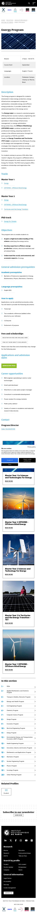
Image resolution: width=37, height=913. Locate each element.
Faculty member (8, 867)
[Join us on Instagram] (21, 840)
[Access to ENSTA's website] (10, 909)
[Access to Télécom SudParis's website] (33, 909)
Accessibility (7, 881)
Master (6, 850)
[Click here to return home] (8, 3)
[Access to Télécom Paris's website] (27, 909)
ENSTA (6, 856)
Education (21, 850)
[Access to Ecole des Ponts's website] (15, 909)
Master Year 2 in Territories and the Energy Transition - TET (18, 617)
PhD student (22, 864)
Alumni (20, 870)
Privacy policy (31, 447)
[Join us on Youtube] (26, 840)
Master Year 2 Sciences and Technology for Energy (17, 570)
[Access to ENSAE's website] (20, 909)
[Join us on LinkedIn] (5, 840)
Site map (6, 885)
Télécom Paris (22, 856)
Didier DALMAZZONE (8, 429)
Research (6, 853)
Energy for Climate (10, 221)
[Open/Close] (34, 3)
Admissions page (9, 366)
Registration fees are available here (15, 338)
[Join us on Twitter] (11, 840)
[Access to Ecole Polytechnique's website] (4, 909)
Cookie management (10, 888)
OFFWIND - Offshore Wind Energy (15, 188)
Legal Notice (7, 878)
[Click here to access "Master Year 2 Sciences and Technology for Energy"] (18, 549)
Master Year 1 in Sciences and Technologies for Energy (18, 476)
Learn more (18, 815)
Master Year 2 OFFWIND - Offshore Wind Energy (16, 523)
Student (6, 864)
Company (6, 870)
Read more (9, 481)
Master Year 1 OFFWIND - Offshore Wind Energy (16, 665)
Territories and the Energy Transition (16, 209)
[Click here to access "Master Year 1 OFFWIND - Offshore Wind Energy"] (18, 645)
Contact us (8, 893)
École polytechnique (24, 853)
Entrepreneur (22, 867)
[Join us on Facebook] (16, 840)
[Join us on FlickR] (32, 840)
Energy (6, 183)
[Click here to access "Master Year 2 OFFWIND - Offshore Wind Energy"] (18, 503)
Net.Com (17, 904)
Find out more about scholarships (15, 342)
